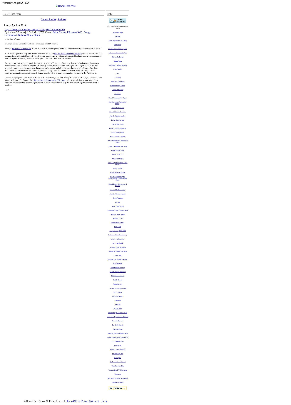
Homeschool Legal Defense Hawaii (117, 210)
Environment (11, 35)
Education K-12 (74, 32)
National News (25, 35)
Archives (62, 19)
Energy (87, 32)
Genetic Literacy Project (117, 85)
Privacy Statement (90, 401)
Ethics (37, 35)
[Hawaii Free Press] (65, 6)
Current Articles (48, 19)
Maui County (59, 32)
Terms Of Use (73, 401)
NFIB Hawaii (118, 292)
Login (104, 401)
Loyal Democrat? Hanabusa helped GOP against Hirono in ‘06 (35, 29)
